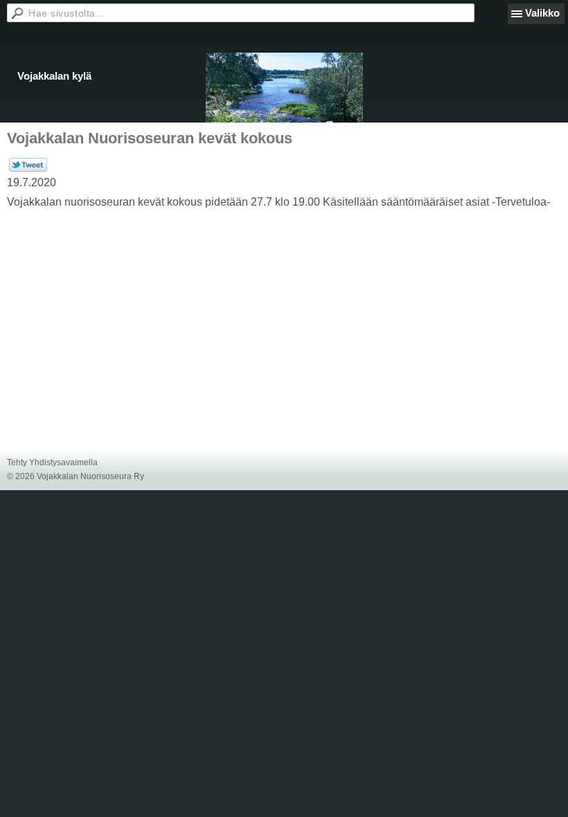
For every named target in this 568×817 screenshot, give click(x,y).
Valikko (542, 13)
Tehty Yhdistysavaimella (52, 462)
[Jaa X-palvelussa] (28, 169)
